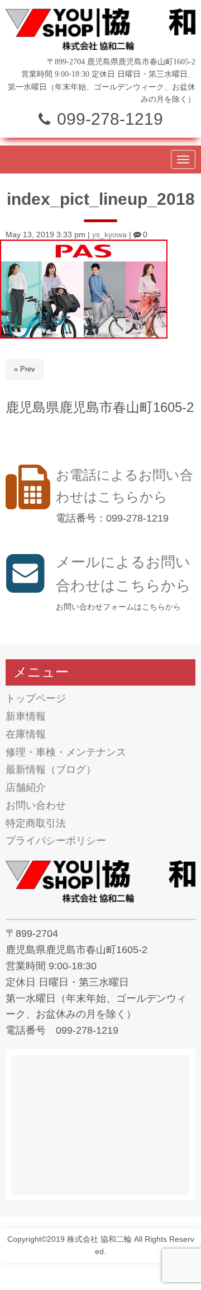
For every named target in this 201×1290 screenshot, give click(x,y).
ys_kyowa (109, 235)
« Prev (24, 369)
